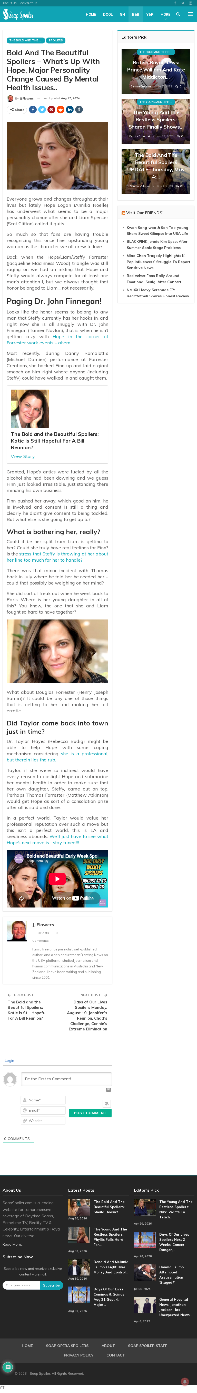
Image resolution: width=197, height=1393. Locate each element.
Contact (115, 1355)
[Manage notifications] (185, 1382)
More (165, 14)
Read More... (13, 1244)
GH (122, 14)
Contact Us (28, 3)
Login (9, 1060)
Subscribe (51, 1285)
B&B (135, 14)
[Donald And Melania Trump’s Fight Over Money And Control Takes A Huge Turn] (79, 1267)
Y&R (149, 14)
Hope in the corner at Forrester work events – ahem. (57, 340)
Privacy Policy (78, 1355)
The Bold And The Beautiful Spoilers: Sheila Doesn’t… (109, 1207)
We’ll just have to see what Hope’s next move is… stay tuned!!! (57, 839)
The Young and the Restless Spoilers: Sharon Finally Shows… (156, 119)
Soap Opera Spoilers (67, 1345)
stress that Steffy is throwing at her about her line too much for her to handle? (57, 557)
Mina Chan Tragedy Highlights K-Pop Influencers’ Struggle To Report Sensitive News (158, 261)
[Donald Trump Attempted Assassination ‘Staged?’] (145, 1272)
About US (9, 3)
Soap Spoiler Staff (147, 1345)
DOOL (108, 14)
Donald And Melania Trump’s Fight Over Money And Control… (111, 1267)
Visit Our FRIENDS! (144, 212)
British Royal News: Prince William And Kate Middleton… (156, 69)
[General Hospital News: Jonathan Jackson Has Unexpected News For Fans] (145, 1305)
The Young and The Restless (157, 102)
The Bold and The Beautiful (27, 40)
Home (91, 14)
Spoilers (55, 40)
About (108, 1345)
